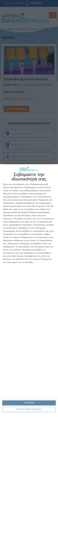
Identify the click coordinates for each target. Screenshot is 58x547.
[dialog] (29, 355)
